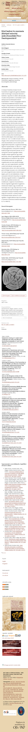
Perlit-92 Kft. (18, 694)
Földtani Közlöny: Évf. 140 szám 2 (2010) (15, 550)
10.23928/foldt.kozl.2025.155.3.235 (10, 382)
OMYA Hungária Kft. (8, 692)
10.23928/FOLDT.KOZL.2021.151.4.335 (11, 443)
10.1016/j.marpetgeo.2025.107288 (10, 371)
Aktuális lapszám (17, 8)
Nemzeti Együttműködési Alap (13, 683)
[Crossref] (5, 636)
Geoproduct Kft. (14, 689)
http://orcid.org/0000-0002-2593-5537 (11, 237)
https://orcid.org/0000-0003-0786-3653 (11, 230)
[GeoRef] (18, 636)
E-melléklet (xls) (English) (19, 295)
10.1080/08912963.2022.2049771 (10, 409)
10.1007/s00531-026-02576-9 (9, 346)
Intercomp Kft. (6, 695)
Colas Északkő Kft (7, 688)
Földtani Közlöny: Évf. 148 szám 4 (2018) (13, 475)
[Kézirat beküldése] (11, 655)
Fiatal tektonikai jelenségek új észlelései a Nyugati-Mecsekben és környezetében (14, 547)
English (4, 561)
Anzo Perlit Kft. (17, 699)
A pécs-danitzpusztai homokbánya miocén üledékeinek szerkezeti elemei (14, 532)
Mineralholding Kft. (18, 691)
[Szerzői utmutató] (11, 646)
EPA (3, 638)
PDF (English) (7, 295)
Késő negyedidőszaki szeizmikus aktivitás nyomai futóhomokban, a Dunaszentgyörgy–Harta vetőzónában (15, 520)
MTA (10, 704)
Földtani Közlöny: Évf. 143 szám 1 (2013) (15, 529)
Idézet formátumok (7, 317)
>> (5, 552)
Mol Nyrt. (12, 681)
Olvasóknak (5, 573)
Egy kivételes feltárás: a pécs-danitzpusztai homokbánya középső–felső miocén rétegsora (15, 503)
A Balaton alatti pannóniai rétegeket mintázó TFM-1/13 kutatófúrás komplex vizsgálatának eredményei (15, 485)
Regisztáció (14, 1)
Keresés (14, 20)
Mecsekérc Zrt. (9, 691)
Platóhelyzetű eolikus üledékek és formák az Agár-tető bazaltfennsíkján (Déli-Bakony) (15, 540)
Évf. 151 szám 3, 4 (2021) (18, 25)
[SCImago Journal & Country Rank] (11, 665)
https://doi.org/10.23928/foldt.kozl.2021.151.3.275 (14, 75)
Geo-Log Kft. (6, 689)
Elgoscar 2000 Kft (17, 688)
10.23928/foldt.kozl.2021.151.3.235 (10, 432)
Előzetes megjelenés (10, 11)
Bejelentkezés (22, 1)
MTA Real (7, 638)
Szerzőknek (5, 575)
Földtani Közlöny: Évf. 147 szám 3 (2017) (14, 488)
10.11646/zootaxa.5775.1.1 (8, 358)
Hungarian (4, 563)
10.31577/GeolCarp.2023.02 (9, 421)
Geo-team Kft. (14, 695)
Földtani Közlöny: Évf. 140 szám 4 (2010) (15, 498)
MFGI (12, 699)
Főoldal (7, 8)
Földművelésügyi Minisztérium (10, 685)
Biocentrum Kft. (14, 697)
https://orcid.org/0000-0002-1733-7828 (11, 261)
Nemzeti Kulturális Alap (15, 703)
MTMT (12, 638)
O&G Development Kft (9, 694)
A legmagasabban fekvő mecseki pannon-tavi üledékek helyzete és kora (15, 527)
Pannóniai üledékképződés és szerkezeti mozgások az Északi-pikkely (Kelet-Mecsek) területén (14, 473)
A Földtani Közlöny (14, 14)
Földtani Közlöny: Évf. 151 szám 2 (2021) (15, 523)
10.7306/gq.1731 (6, 394)
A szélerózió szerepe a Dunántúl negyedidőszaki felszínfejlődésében (14, 496)
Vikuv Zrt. (7, 699)
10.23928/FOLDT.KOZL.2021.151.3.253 (11, 456)
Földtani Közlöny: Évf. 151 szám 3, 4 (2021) (15, 505)
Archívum (21, 11)
